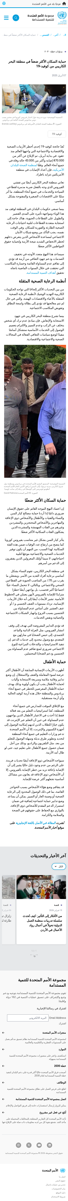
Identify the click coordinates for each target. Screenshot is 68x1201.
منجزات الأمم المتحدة (54, 1032)
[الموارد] (3, 1049)
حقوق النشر (60, 1181)
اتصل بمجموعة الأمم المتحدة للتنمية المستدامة (41, 1099)
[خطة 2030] (3, 1066)
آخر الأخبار (53, 35)
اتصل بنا (62, 1177)
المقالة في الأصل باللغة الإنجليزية (35, 823)
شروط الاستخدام (58, 1197)
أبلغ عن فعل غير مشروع (53, 1112)
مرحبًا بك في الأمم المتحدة (47, 4)
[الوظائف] (3, 1082)
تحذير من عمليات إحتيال (55, 1185)
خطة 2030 (60, 1065)
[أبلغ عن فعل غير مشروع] (3, 1112)
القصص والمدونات (40, 35)
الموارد (62, 1049)
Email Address (57, 1017)
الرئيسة (62, 35)
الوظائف (61, 1082)
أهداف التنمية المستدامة (41, 272)
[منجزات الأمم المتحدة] (3, 1032)
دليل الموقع (60, 1193)
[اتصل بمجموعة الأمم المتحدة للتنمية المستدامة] (3, 1099)
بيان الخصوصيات (58, 1189)
